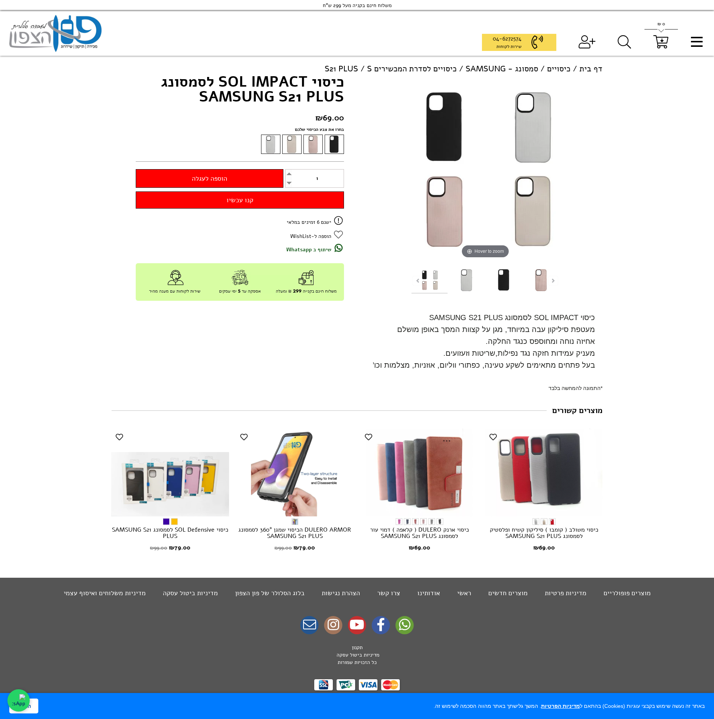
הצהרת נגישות (340, 593)
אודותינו (427, 593)
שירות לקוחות (508, 46)
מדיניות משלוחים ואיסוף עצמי (105, 593)
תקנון (357, 647)
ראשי (463, 593)
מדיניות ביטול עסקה (189, 593)
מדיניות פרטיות (564, 593)
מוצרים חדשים (507, 593)
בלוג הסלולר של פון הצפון (269, 593)
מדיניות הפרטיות (560, 706)
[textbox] (357, 655)
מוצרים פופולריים (626, 593)
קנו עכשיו (239, 200)
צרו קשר (387, 593)
